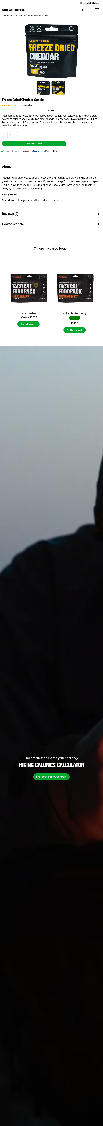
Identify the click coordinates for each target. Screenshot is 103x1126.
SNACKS (13, 16)
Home (5, 16)
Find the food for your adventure (51, 777)
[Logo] (13, 10)
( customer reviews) (24, 105)
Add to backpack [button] (28, 330)
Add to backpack (34, 144)
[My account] (83, 10)
